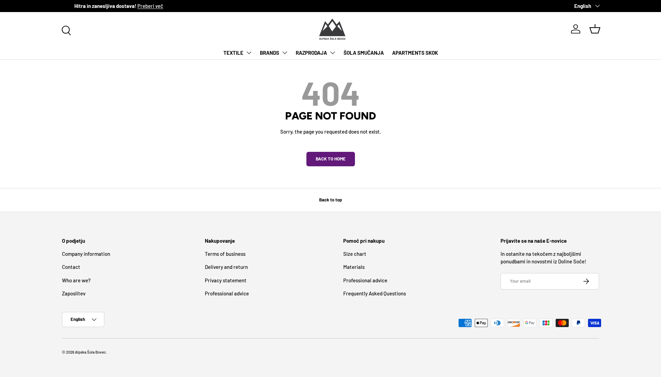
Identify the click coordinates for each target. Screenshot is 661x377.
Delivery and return (226, 267)
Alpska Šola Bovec (90, 352)
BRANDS (269, 53)
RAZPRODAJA (311, 53)
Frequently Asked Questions (374, 293)
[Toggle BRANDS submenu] (285, 53)
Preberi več (138, 6)
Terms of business (225, 254)
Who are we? (76, 280)
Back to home (331, 158)
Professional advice (227, 293)
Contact (71, 267)
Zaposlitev (73, 293)
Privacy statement (225, 280)
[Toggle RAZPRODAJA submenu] (332, 53)
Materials (354, 267)
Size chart (354, 254)
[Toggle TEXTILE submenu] (249, 53)
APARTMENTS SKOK (415, 53)
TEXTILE (233, 53)
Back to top (330, 199)
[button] (594, 28)
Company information (86, 254)
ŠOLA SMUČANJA (364, 53)
